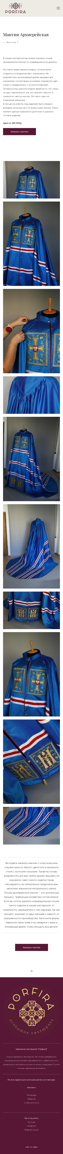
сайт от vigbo (31, 1147)
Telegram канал (31, 1130)
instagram (31, 1126)
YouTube (31, 1122)
